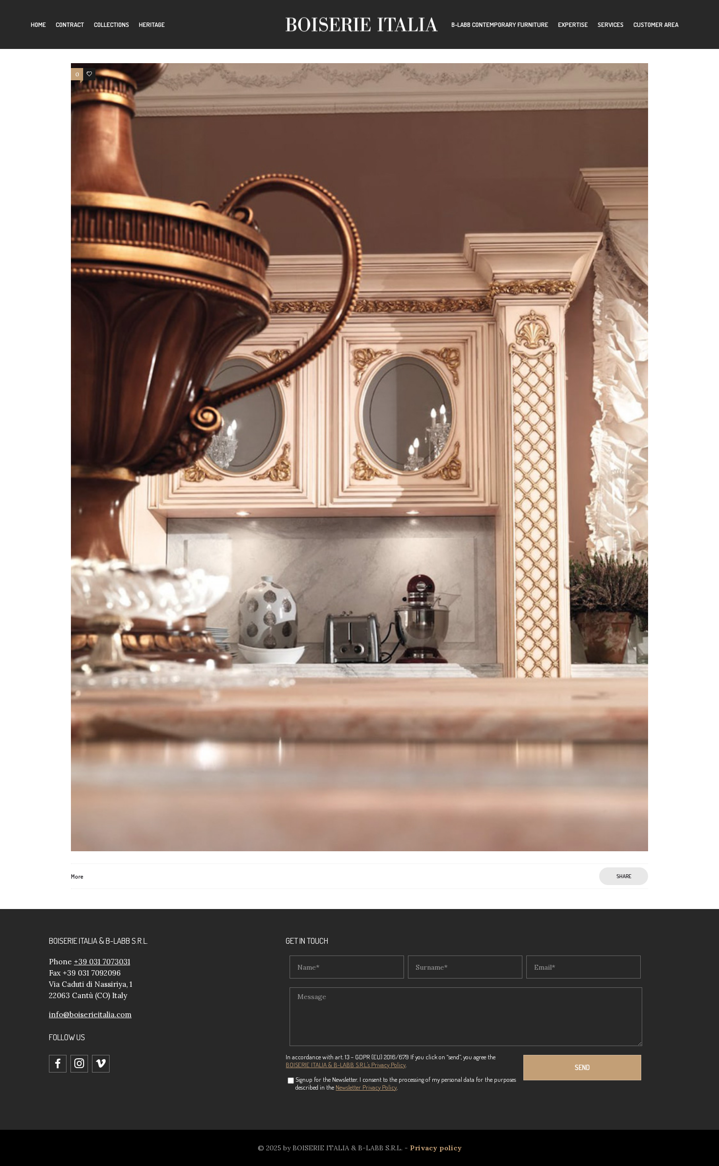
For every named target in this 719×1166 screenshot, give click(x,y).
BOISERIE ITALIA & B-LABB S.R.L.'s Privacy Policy (345, 1065)
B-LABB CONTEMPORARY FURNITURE (499, 24)
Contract (70, 24)
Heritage (152, 24)
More (77, 876)
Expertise (573, 24)
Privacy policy (436, 1147)
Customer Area (655, 24)
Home (38, 24)
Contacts (465, 54)
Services (611, 24)
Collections (111, 24)
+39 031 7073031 (102, 961)
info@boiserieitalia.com (90, 1014)
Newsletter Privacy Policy (366, 1087)
